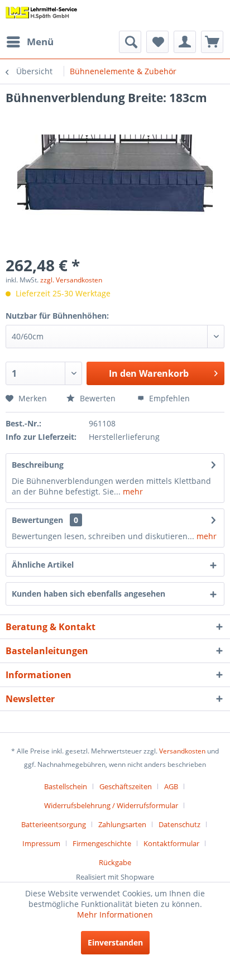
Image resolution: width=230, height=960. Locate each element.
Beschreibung (38, 464)
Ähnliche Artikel (43, 564)
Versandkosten (182, 751)
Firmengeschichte (102, 843)
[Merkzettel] (157, 42)
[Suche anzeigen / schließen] (130, 42)
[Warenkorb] (212, 42)
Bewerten (97, 398)
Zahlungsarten (122, 824)
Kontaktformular (171, 843)
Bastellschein (65, 786)
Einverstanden (115, 942)
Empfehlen (168, 398)
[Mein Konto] (185, 42)
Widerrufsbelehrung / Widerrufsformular (111, 805)
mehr (132, 491)
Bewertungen (37, 520)
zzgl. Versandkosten (71, 280)
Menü (40, 41)
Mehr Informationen (115, 914)
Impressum (41, 843)
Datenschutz (179, 824)
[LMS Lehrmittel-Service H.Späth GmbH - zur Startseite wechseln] (42, 15)
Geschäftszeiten (125, 786)
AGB (171, 786)
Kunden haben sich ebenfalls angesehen (88, 593)
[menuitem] (29, 42)
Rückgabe (115, 862)
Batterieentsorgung (53, 824)
